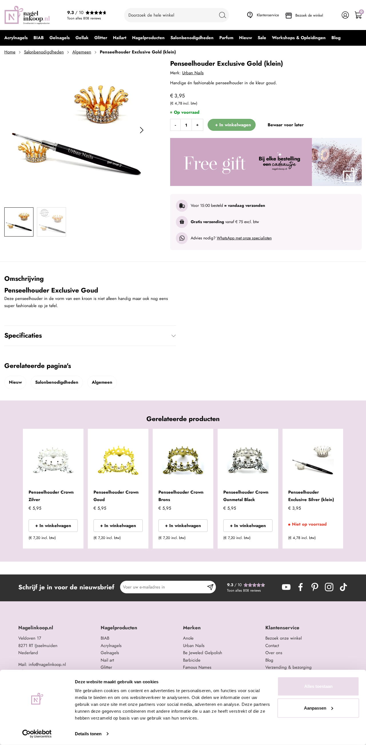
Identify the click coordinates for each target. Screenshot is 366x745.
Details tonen (88, 733)
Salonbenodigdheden (44, 52)
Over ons (273, 653)
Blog (269, 660)
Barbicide (191, 660)
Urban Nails (193, 73)
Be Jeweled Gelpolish (202, 653)
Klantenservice (268, 15)
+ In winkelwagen (53, 525)
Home (9, 52)
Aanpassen (315, 707)
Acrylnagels (111, 645)
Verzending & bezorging (288, 667)
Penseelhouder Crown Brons (181, 496)
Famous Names (197, 667)
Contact (272, 645)
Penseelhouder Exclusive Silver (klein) (311, 496)
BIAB (105, 638)
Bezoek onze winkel (283, 638)
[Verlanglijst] (332, 15)
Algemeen (81, 52)
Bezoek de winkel (309, 15)
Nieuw (15, 382)
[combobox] (176, 15)
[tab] (57, 628)
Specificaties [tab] (23, 335)
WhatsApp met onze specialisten (244, 238)
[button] (70, 539)
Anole (188, 638)
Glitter (106, 667)
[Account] (345, 15)
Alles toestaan (318, 686)
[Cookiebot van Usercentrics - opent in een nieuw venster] (37, 734)
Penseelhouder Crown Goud (116, 496)
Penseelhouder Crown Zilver (51, 496)
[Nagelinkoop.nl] (27, 15)
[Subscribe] (210, 587)
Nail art (107, 660)
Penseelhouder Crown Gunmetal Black (245, 496)
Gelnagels (110, 653)
